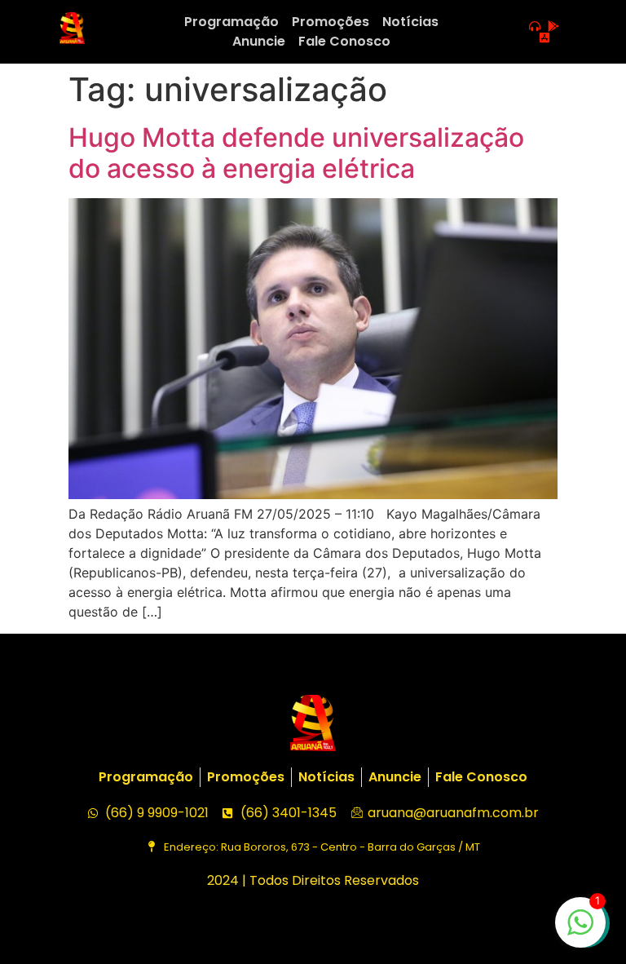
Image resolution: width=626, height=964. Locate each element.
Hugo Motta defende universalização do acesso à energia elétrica (296, 153)
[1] (580, 930)
